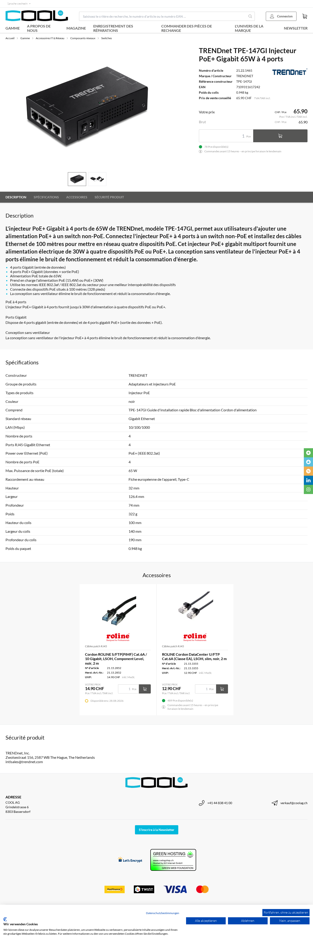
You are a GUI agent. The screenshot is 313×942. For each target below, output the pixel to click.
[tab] (77, 179)
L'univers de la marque (249, 28)
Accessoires (76, 197)
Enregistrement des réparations (113, 28)
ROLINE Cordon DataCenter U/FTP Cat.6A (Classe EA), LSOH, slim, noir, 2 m (194, 656)
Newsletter (296, 28)
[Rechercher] (250, 16)
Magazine (76, 28)
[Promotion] (308, 471)
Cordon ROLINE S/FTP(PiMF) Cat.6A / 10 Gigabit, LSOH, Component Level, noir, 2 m (116, 658)
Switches (106, 38)
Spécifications (46, 197)
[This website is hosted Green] (173, 860)
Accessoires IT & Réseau (50, 38)
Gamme (12, 28)
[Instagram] (308, 489)
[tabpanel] (87, 107)
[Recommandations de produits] (308, 462)
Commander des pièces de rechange (186, 28)
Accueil (9, 38)
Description (15, 197)
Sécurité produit (109, 197)
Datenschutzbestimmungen (162, 913)
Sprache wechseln (17, 3)
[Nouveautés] (308, 452)
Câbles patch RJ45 (96, 646)
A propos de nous (39, 28)
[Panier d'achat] (304, 16)
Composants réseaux (82, 38)
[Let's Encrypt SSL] (130, 860)
